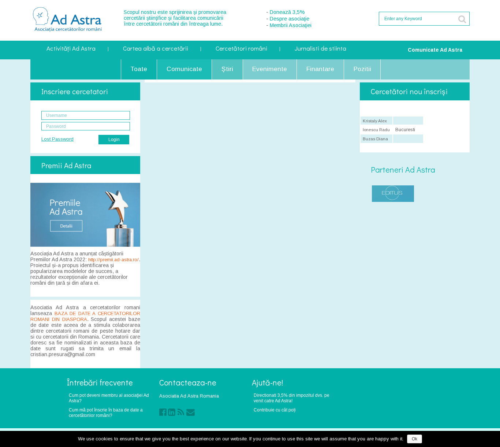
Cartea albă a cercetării (155, 49)
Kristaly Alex (375, 121)
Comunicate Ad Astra (435, 50)
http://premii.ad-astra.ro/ (113, 259)
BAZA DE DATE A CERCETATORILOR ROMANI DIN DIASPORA (85, 316)
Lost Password (57, 139)
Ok (414, 439)
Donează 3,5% (287, 12)
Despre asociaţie (289, 19)
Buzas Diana (375, 139)
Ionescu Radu (376, 130)
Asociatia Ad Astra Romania (189, 396)
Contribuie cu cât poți (275, 409)
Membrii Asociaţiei (290, 25)
